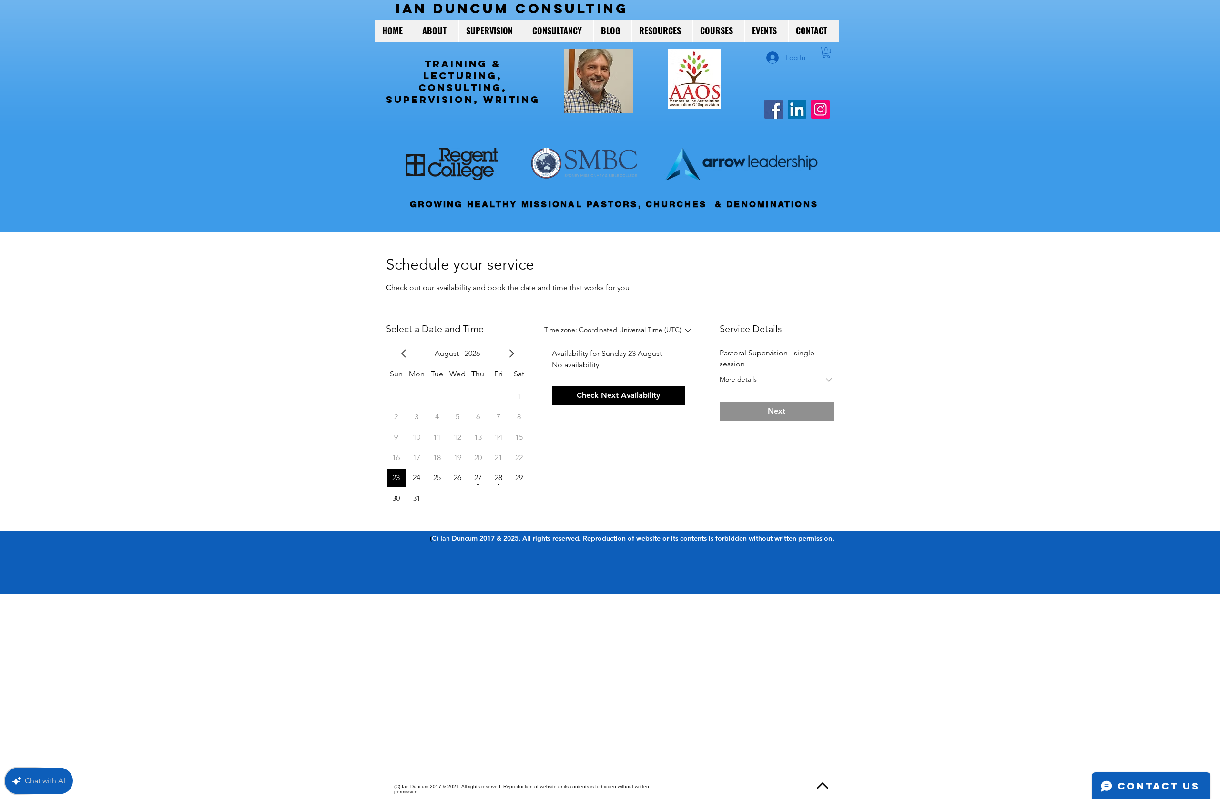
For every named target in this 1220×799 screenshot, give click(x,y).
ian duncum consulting (512, 8)
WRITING (511, 99)
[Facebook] (773, 109)
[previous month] (403, 353)
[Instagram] (820, 109)
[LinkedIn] (797, 109)
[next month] (511, 353)
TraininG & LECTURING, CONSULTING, (462, 75)
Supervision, (434, 99)
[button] (826, 52)
